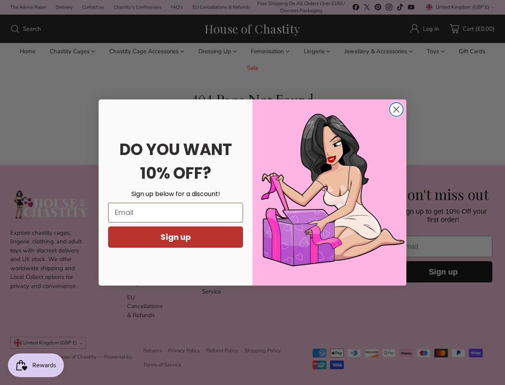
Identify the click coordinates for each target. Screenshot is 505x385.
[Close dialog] (396, 109)
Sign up (176, 237)
